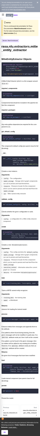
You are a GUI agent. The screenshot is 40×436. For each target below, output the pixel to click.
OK (5, 432)
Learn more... (12, 427)
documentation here (19, 9)
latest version (8, 33)
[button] (3, 15)
